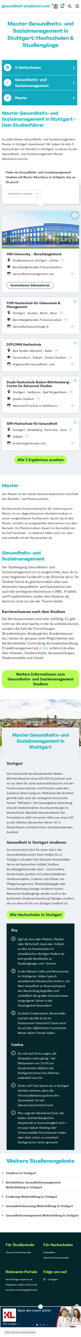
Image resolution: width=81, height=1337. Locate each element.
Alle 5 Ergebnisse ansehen (40, 459)
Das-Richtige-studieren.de (19, 1279)
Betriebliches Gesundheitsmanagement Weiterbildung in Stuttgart (33, 1184)
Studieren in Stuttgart (21, 1173)
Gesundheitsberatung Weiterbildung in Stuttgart (39, 1206)
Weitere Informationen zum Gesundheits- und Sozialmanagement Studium (41, 679)
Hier (45, 648)
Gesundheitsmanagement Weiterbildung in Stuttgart (42, 1215)
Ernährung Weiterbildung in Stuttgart (31, 1196)
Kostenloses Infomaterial (30, 285)
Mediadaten (49, 1252)
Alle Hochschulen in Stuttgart (36, 914)
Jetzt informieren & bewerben (20, 1332)
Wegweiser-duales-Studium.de (21, 1284)
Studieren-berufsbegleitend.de (21, 1289)
